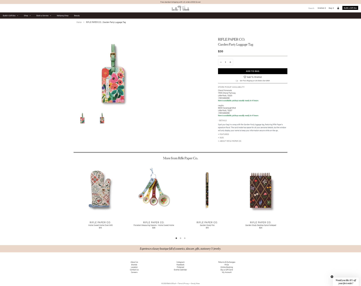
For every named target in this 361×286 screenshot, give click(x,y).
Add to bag (252, 71)
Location (134, 267)
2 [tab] (180, 238)
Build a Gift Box (350, 8)
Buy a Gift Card (227, 270)
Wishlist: (322, 8)
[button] (346, 282)
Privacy (186, 283)
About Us (134, 262)
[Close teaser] (332, 276)
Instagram (180, 262)
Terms (180, 283)
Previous (71, 199)
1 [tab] (176, 238)
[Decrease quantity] (220, 62)
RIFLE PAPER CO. (231, 39)
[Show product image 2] (102, 117)
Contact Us (134, 270)
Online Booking (227, 267)
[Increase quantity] (230, 62)
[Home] (180, 8)
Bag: (331, 8)
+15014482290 (224, 98)
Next (289, 199)
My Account (226, 272)
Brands (134, 264)
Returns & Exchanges (226, 262)
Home (79, 22)
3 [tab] (184, 238)
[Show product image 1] (82, 117)
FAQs (226, 264)
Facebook (180, 264)
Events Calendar (180, 270)
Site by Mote (195, 283)
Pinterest (180, 267)
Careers (134, 272)
